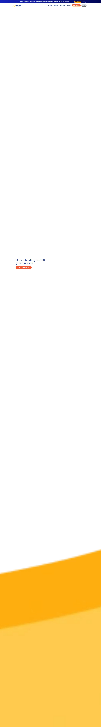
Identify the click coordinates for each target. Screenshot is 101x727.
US (83, 1)
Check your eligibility (23, 267)
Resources (62, 5)
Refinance (56, 5)
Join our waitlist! (66, 1)
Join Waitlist (76, 5)
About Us (69, 5)
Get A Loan (50, 5)
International (78, 1)
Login (84, 5)
